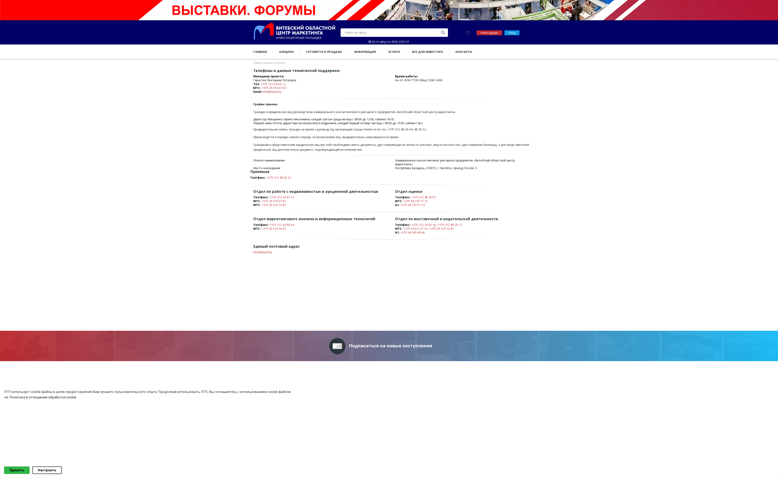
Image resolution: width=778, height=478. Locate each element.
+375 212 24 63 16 (423, 225)
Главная (260, 52)
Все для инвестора (427, 52)
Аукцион (286, 52)
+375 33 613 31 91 (415, 228)
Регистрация (489, 33)
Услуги (394, 52)
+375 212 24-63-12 (273, 84)
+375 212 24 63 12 (281, 197)
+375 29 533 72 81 (441, 228)
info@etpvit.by (272, 92)
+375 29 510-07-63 (273, 88)
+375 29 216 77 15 (415, 201)
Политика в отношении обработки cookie (42, 397)
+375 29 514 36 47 (273, 228)
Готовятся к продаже (324, 52)
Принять (17, 470)
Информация (365, 52)
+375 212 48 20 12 (278, 177)
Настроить (47, 470)
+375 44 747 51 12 (412, 205)
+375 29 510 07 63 (273, 201)
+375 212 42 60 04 (281, 225)
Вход (512, 33)
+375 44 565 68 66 (412, 232)
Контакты (463, 52)
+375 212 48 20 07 (423, 197)
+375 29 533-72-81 (273, 205)
